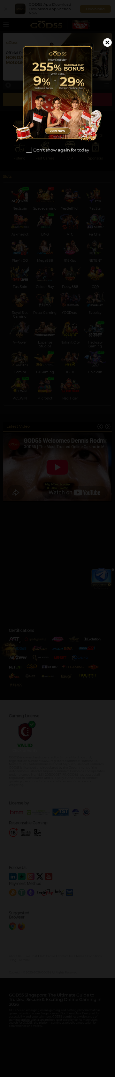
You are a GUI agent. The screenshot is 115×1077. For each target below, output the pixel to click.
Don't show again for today (61, 149)
